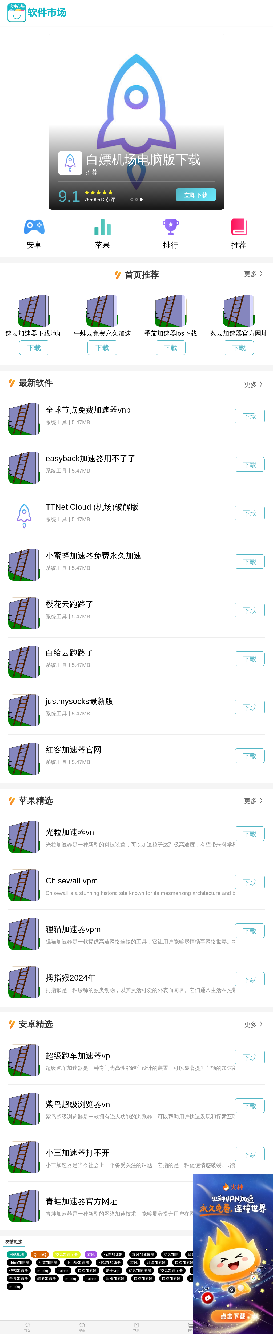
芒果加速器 (18, 1278)
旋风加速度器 (66, 1254)
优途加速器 (113, 1254)
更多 (250, 273)
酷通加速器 (46, 1278)
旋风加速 (171, 1254)
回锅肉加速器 (109, 1262)
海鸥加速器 (115, 1278)
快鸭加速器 (18, 1270)
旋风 (91, 1254)
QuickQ (40, 1254)
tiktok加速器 (19, 1262)
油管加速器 (48, 1262)
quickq (42, 1270)
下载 (34, 348)
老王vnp (112, 1270)
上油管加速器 (78, 1262)
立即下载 (196, 195)
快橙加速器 (184, 1262)
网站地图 (16, 1254)
